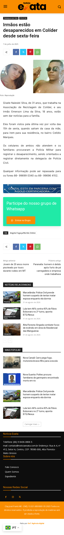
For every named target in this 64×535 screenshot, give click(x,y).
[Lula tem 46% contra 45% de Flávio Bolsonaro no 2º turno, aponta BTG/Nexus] (12, 313)
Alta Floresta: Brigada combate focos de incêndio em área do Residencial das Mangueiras (41, 328)
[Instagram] (13, 497)
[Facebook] (16, 52)
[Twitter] (23, 52)
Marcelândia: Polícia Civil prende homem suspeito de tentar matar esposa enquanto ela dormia (39, 295)
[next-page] (10, 341)
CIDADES (7, 334)
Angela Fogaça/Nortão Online (23, 233)
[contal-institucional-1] (32, 188)
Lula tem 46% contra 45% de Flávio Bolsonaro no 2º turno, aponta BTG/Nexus (40, 311)
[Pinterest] (30, 52)
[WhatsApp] (37, 52)
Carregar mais (31, 424)
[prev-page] (5, 341)
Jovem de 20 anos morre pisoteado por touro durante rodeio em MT (16, 267)
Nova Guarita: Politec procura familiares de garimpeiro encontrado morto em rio (41, 377)
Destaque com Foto (11, 18)
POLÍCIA (23, 18)
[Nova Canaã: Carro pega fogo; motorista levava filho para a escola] (12, 362)
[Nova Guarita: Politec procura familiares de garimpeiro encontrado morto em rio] (12, 379)
